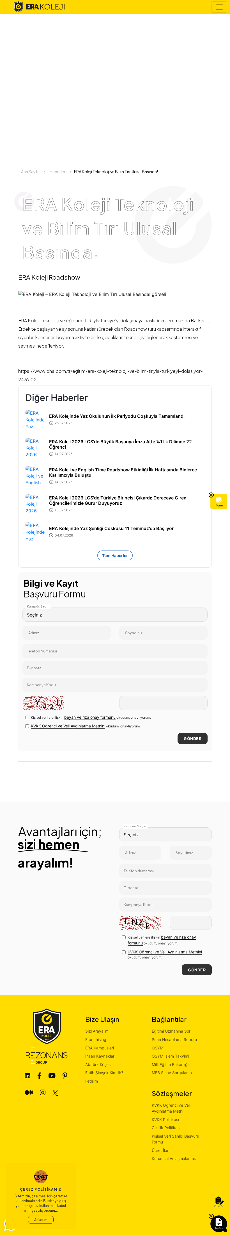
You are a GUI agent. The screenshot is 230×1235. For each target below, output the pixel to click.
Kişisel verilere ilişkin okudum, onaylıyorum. (91, 717)
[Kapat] (211, 495)
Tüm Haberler (115, 555)
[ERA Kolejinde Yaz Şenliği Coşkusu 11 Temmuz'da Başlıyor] (36, 532)
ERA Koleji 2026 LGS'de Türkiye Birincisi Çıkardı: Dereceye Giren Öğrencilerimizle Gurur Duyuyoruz (118, 500)
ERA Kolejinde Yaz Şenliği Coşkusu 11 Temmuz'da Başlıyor (111, 528)
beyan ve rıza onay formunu (90, 717)
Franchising (95, 1039)
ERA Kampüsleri (99, 1047)
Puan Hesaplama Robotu (174, 1039)
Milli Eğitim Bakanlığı (170, 1064)
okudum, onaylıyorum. (86, 725)
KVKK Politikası (165, 1119)
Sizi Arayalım (97, 1031)
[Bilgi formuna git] (218, 501)
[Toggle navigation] (219, 7)
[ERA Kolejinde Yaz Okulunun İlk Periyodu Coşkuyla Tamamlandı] (36, 420)
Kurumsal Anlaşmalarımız (174, 1158)
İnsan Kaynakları (100, 1056)
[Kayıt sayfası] (218, 1202)
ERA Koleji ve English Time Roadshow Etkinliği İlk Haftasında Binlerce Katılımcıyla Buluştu (123, 472)
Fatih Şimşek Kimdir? (104, 1072)
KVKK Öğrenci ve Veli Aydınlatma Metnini (68, 725)
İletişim (91, 1081)
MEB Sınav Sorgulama (172, 1072)
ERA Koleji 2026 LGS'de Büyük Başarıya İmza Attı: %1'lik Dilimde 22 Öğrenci (120, 444)
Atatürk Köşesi (98, 1064)
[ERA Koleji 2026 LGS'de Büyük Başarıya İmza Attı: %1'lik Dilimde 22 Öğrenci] (36, 448)
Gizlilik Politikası (166, 1127)
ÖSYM (157, 1047)
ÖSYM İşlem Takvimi (170, 1056)
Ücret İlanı (161, 1150)
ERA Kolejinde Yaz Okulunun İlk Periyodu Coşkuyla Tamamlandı (117, 416)
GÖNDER (192, 738)
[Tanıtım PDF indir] (218, 1223)
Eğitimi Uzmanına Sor (171, 1031)
